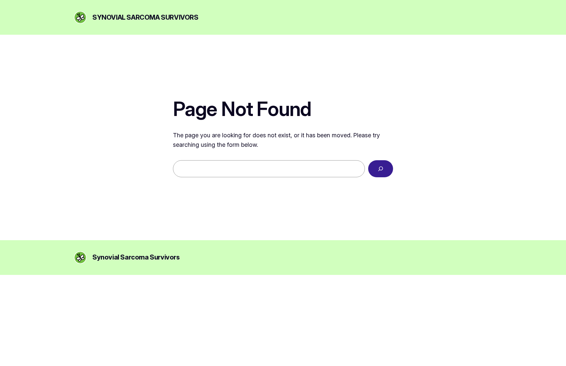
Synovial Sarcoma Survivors (145, 17)
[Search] (380, 168)
